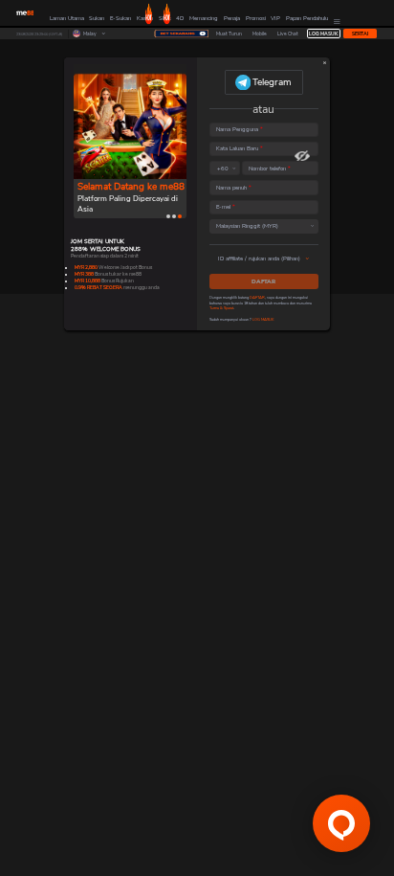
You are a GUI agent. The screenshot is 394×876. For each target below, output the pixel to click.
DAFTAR (263, 281)
